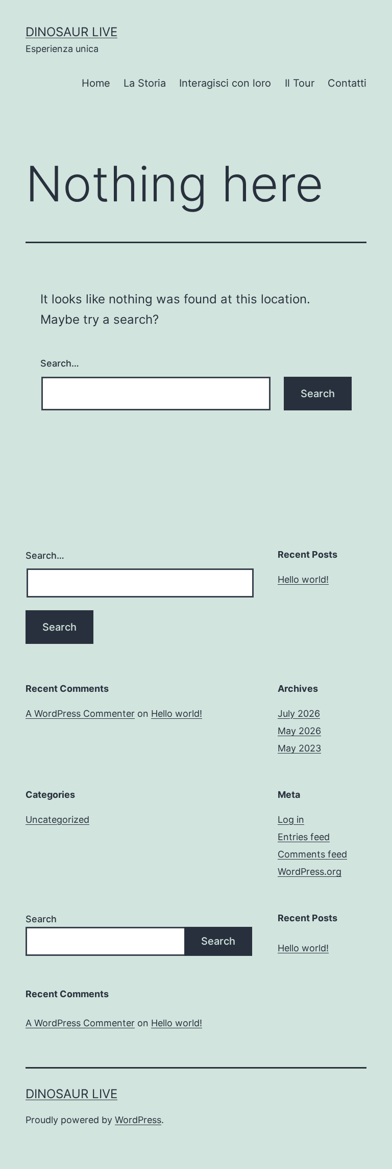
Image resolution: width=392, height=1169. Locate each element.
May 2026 (299, 730)
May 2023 (299, 748)
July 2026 (299, 713)
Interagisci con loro (225, 83)
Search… (59, 363)
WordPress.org (309, 871)
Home (96, 83)
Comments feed (312, 854)
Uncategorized (57, 819)
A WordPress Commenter (80, 713)
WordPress (138, 1119)
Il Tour (299, 83)
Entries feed (304, 837)
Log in (291, 819)
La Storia (145, 83)
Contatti (347, 83)
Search (41, 919)
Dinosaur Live (71, 31)
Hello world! (303, 579)
